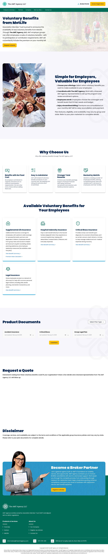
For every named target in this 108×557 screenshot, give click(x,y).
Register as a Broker (36, 530)
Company (28, 10)
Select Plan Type (96, 322)
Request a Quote (9, 45)
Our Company (34, 527)
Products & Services (9, 10)
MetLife (6, 533)
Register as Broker (58, 490)
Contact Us (48, 10)
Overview (7, 527)
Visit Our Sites (38, 10)
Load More (54, 343)
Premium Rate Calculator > (14, 256)
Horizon (6, 530)
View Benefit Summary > (13, 253)
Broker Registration (98, 4)
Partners (20, 10)
